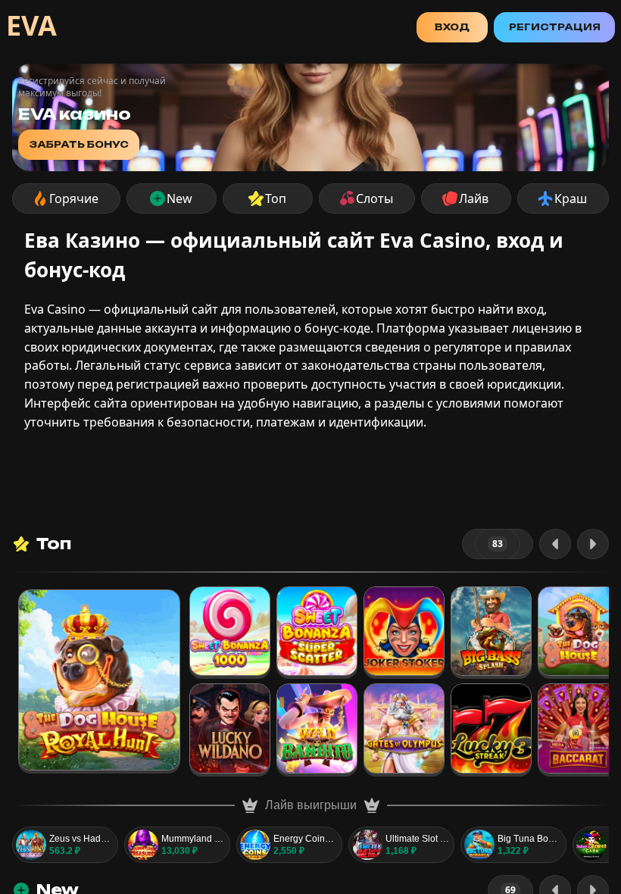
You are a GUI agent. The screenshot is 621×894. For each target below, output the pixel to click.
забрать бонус (79, 144)
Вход (452, 27)
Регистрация (555, 27)
